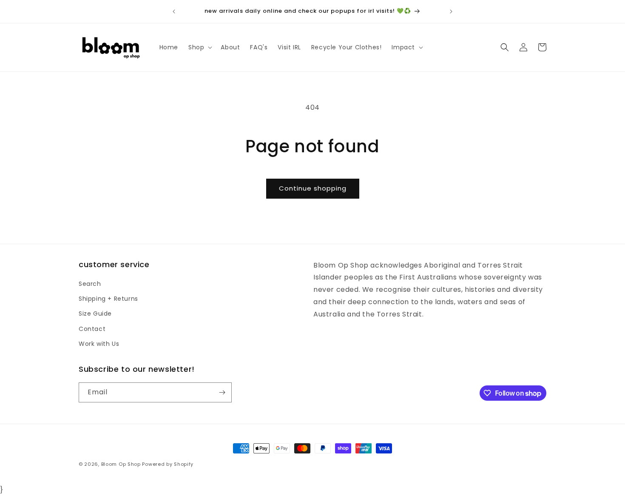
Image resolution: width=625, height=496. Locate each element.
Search (90, 283)
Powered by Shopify (167, 464)
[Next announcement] (451, 11)
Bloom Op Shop (121, 464)
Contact (92, 329)
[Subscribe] (222, 392)
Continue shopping (313, 188)
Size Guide (95, 313)
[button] (199, 47)
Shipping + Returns (108, 298)
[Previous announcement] (174, 11)
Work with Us (99, 343)
